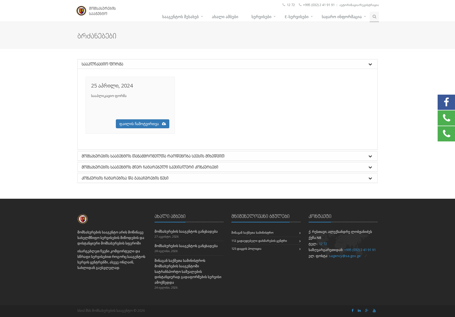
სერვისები (261, 16)
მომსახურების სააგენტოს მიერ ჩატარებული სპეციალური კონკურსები (150, 167)
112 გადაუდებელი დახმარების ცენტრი (259, 241)
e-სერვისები (297, 16)
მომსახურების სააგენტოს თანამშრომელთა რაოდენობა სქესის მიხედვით (153, 156)
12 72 (323, 243)
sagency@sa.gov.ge (345, 255)
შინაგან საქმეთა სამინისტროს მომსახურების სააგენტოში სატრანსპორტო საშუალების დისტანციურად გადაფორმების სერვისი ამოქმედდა (188, 271)
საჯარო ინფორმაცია (342, 16)
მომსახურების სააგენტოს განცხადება (186, 231)
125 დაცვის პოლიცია (246, 248)
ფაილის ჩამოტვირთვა (140, 123)
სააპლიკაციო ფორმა (102, 64)
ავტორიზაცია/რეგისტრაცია (359, 5)
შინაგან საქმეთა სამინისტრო (252, 232)
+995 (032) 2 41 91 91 (360, 249)
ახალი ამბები (225, 16)
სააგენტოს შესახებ (180, 16)
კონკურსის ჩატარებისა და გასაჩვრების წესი (125, 178)
